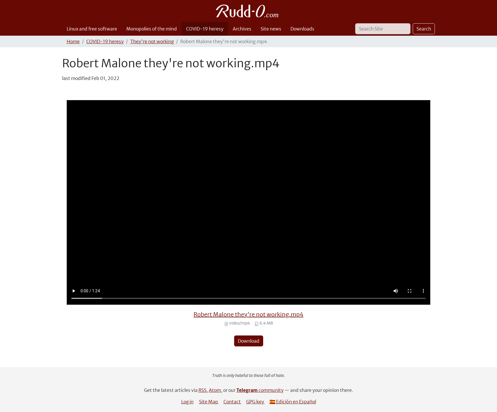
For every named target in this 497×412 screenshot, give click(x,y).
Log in (187, 402)
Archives (242, 29)
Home (73, 41)
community (260, 390)
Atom (215, 390)
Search (423, 29)
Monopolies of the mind (151, 29)
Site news (271, 29)
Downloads (302, 29)
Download (248, 341)
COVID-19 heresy (204, 29)
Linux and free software (92, 29)
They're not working (152, 41)
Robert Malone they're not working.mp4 (248, 314)
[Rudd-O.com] (249, 11)
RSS (202, 390)
